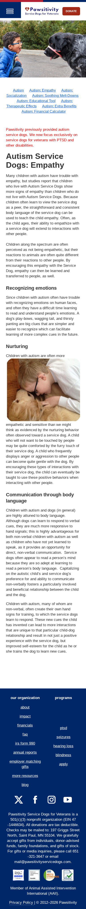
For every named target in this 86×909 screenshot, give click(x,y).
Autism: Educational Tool (36, 101)
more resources (25, 776)
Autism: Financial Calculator (44, 111)
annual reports (25, 752)
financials (25, 725)
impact (25, 716)
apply (63, 764)
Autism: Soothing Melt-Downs (55, 96)
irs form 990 (25, 743)
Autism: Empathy (42, 90)
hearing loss (63, 746)
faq (25, 734)
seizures (63, 737)
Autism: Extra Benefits (59, 106)
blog (25, 785)
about (25, 707)
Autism (18, 90)
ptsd (63, 728)
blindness (63, 755)
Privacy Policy (21, 902)
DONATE (71, 11)
